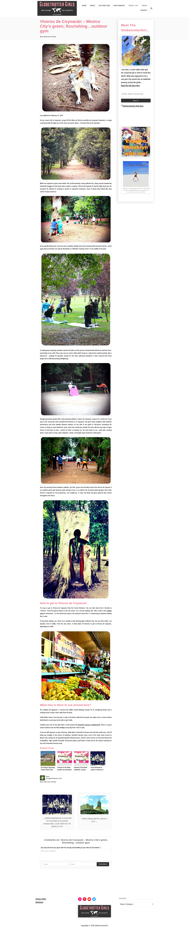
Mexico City (47, 36)
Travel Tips (53, 36)
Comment (103, 864)
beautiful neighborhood (89, 725)
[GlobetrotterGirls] (57, 8)
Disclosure (39, 902)
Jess (48, 776)
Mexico (42, 36)
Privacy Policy (40, 899)
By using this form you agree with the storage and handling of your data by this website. (71, 847)
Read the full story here (130, 85)
